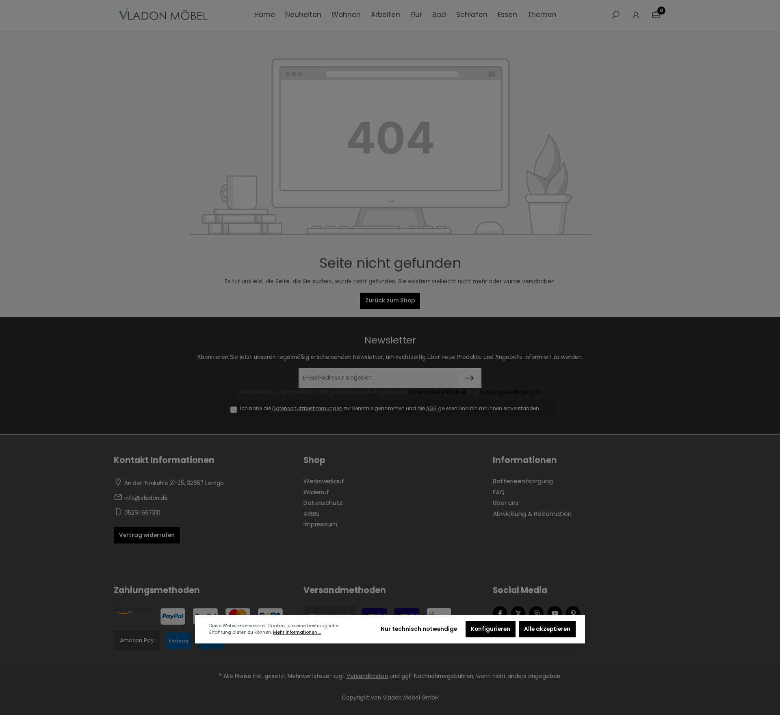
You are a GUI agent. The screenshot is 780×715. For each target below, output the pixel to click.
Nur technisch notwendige (419, 629)
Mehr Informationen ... (297, 632)
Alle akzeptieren (547, 629)
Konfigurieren (490, 629)
